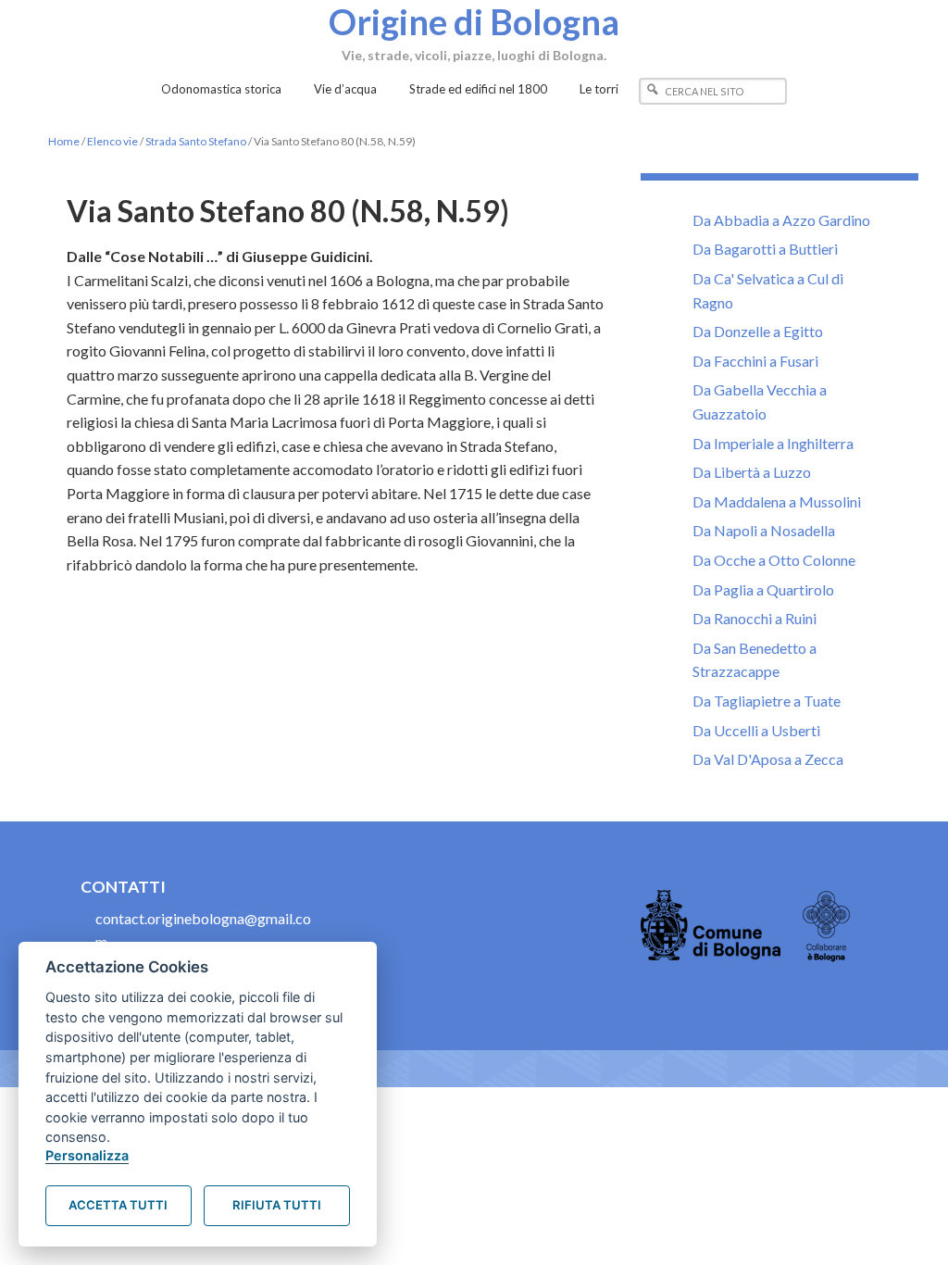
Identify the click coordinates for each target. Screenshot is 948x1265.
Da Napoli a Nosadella (763, 530)
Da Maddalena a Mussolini (776, 501)
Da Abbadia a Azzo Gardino (781, 220)
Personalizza (87, 1155)
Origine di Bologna (474, 21)
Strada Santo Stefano (195, 141)
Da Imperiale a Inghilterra (773, 443)
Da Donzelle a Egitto (757, 331)
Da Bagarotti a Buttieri (765, 248)
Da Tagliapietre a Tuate (766, 700)
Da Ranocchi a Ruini (754, 618)
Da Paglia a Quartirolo (763, 589)
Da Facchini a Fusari (755, 360)
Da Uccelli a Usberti (756, 730)
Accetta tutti (118, 1204)
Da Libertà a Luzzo (751, 472)
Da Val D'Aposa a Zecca (767, 759)
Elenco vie (112, 141)
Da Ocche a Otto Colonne (773, 560)
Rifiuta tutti (276, 1204)
